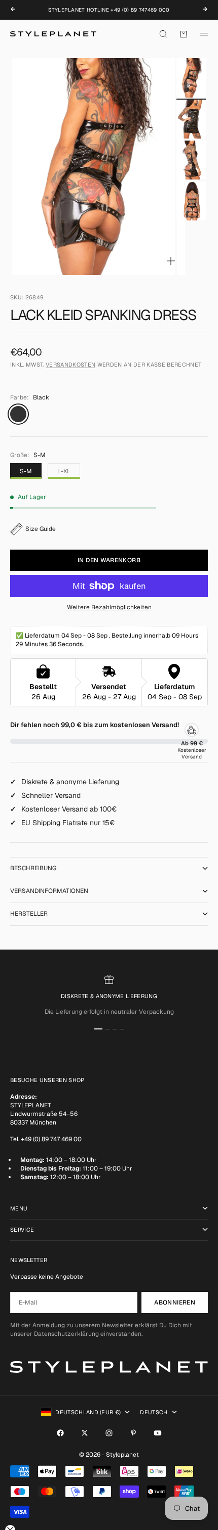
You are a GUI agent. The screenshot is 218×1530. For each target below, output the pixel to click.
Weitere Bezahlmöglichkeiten (109, 607)
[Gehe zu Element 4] (191, 201)
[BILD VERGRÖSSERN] (171, 261)
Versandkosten (70, 364)
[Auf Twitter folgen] (85, 1433)
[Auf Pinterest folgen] (133, 1433)
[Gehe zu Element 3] (191, 160)
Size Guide (40, 529)
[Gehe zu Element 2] (191, 119)
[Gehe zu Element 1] (191, 77)
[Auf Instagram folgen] (109, 1433)
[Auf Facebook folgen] (60, 1433)
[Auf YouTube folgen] (158, 1433)
